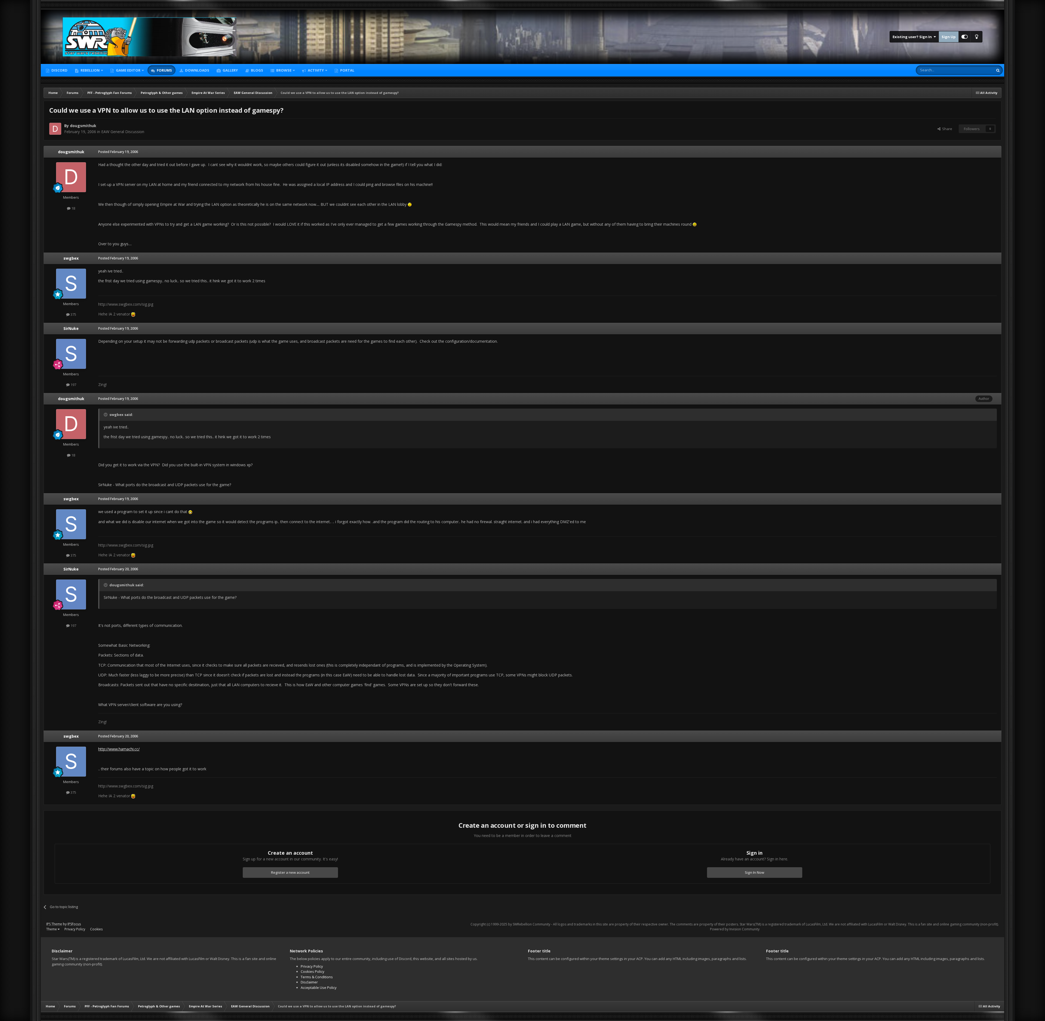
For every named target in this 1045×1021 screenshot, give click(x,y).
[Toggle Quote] (106, 414)
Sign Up (949, 36)
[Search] (998, 70)
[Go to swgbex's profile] (71, 284)
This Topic (978, 70)
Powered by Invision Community (735, 929)
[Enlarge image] (410, 204)
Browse (283, 70)
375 (73, 314)
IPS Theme (54, 924)
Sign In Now (754, 872)
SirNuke (71, 328)
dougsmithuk (83, 125)
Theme (52, 929)
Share (946, 128)
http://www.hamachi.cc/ (119, 749)
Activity (315, 70)
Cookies (96, 929)
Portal (346, 70)
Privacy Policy (74, 929)
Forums (164, 70)
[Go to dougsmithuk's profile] (55, 129)
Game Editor (128, 70)
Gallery (230, 70)
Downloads (196, 70)
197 (73, 384)
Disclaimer (309, 982)
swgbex (71, 258)
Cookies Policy (312, 971)
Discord (59, 70)
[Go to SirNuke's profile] (71, 354)
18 (72, 208)
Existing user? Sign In (913, 36)
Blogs (256, 70)
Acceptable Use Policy (319, 987)
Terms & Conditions (317, 976)
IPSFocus (74, 924)
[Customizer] (964, 36)
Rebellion (90, 70)
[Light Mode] (976, 36)
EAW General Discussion (122, 131)
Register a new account (290, 872)
